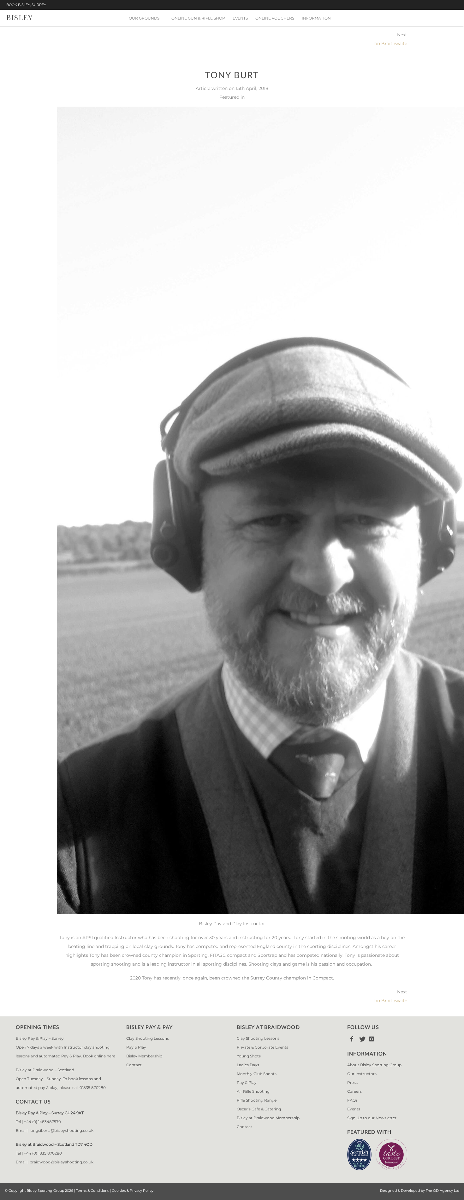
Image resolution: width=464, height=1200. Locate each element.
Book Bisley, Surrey (26, 5)
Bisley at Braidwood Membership (268, 1117)
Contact (134, 1064)
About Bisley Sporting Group (374, 1064)
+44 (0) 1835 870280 (43, 1153)
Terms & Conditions (92, 1190)
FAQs (352, 1100)
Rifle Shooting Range (257, 1100)
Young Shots (249, 1056)
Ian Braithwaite (390, 43)
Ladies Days (248, 1064)
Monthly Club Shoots (257, 1073)
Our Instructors (362, 1073)
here (111, 1056)
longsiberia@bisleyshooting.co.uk (61, 1130)
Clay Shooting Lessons (147, 1038)
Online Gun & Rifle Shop (198, 18)
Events (240, 18)
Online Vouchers (274, 18)
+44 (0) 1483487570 (42, 1121)
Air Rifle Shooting (253, 1091)
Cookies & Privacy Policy (132, 1190)
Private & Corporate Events (262, 1047)
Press (352, 1082)
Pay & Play (136, 1047)
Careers (354, 1091)
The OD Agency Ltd (442, 1190)
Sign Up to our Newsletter (371, 1117)
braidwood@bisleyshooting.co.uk (61, 1162)
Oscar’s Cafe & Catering (259, 1109)
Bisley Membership (144, 1056)
